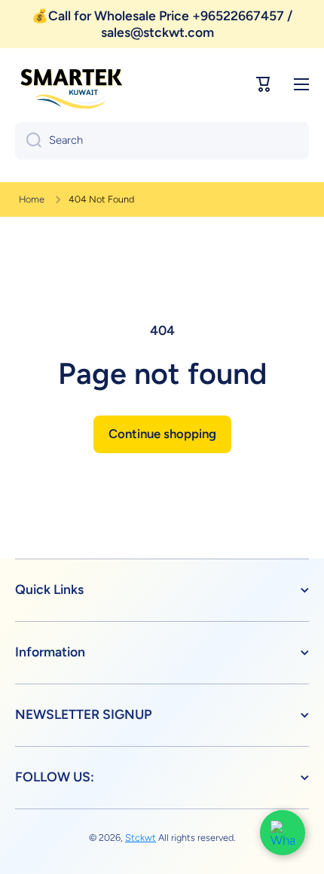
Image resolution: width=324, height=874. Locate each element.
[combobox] (162, 141)
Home (31, 199)
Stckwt (140, 837)
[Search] (28, 141)
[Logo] (71, 84)
